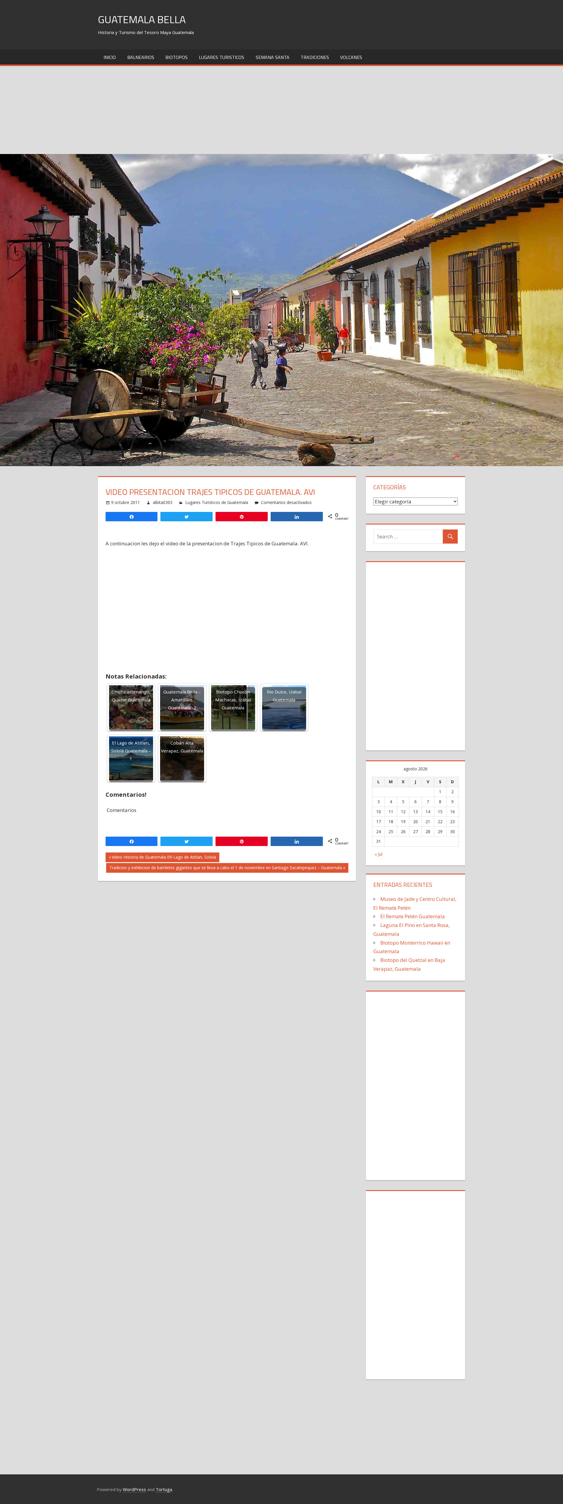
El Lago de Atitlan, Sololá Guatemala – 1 (131, 751)
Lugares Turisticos (221, 57)
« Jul (378, 854)
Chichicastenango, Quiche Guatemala (130, 696)
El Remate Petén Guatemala (412, 916)
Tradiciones (315, 57)
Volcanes (351, 57)
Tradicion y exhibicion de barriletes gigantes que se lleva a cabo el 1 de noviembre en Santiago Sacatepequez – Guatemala (225, 868)
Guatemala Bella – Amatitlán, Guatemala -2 (182, 699)
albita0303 (162, 502)
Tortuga (164, 1489)
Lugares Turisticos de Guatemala (216, 502)
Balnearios (140, 57)
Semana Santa (272, 57)
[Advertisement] (281, 110)
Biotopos (176, 57)
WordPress (134, 1489)
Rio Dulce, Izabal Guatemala (284, 696)
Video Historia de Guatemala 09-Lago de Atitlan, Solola (163, 858)
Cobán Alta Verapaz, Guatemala (182, 747)
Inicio (110, 57)
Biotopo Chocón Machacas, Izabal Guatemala (233, 699)
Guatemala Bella (142, 19)
